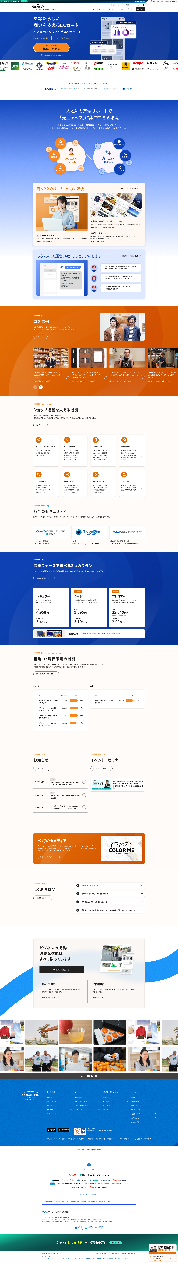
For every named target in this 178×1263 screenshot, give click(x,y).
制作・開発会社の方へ (128, 5)
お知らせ (138, 5)
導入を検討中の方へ (116, 5)
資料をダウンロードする (51, 55)
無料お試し (140, 9)
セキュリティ (77, 1258)
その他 (125, 1258)
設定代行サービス (98, 221)
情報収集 (99, 1258)
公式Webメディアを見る (47, 857)
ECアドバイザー (97, 233)
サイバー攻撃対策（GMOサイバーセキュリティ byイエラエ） (63, 1221)
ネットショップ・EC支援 (59, 1258)
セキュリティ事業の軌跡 (107, 1221)
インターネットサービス (47, 1258)
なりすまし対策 (98, 1221)
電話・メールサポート (45, 235)
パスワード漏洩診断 (72, 1219)
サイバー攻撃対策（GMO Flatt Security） (85, 1221)
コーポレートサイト (85, 1195)
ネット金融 (105, 1258)
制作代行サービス (117, 221)
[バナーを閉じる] (176, 1245)
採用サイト (95, 1195)
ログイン (123, 9)
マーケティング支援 (86, 1258)
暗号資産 (111, 1258)
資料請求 (131, 9)
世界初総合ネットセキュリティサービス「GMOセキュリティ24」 (54, 1219)
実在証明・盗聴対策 (46, 1221)
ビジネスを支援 (69, 1258)
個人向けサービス (118, 1258)
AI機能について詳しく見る (130, 256)
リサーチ (93, 1258)
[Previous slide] (35, 387)
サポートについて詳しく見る (129, 189)
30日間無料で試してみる (62, 969)
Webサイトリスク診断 (82, 1219)
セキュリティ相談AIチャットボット (94, 1219)
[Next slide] (41, 387)
